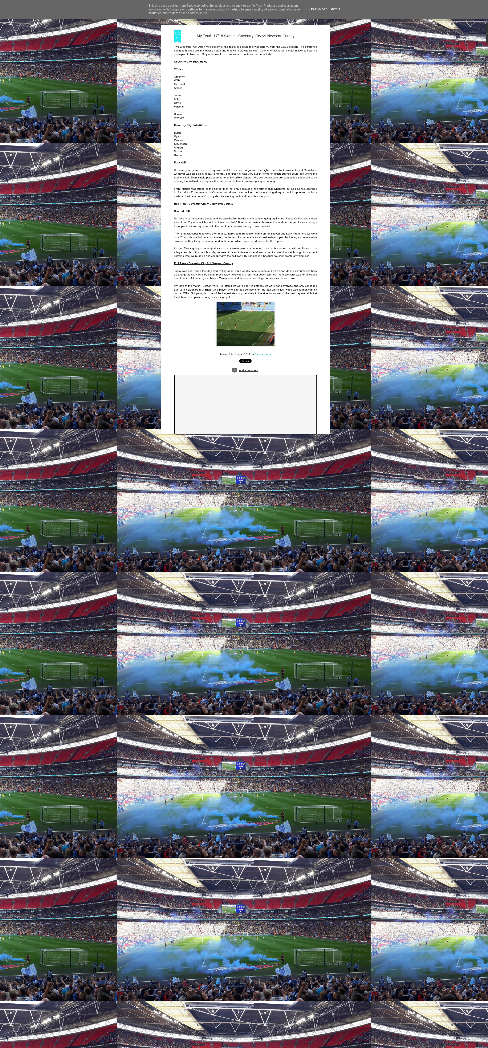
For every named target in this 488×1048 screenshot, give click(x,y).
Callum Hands (262, 354)
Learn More (318, 9)
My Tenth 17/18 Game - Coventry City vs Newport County (246, 36)
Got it (335, 9)
